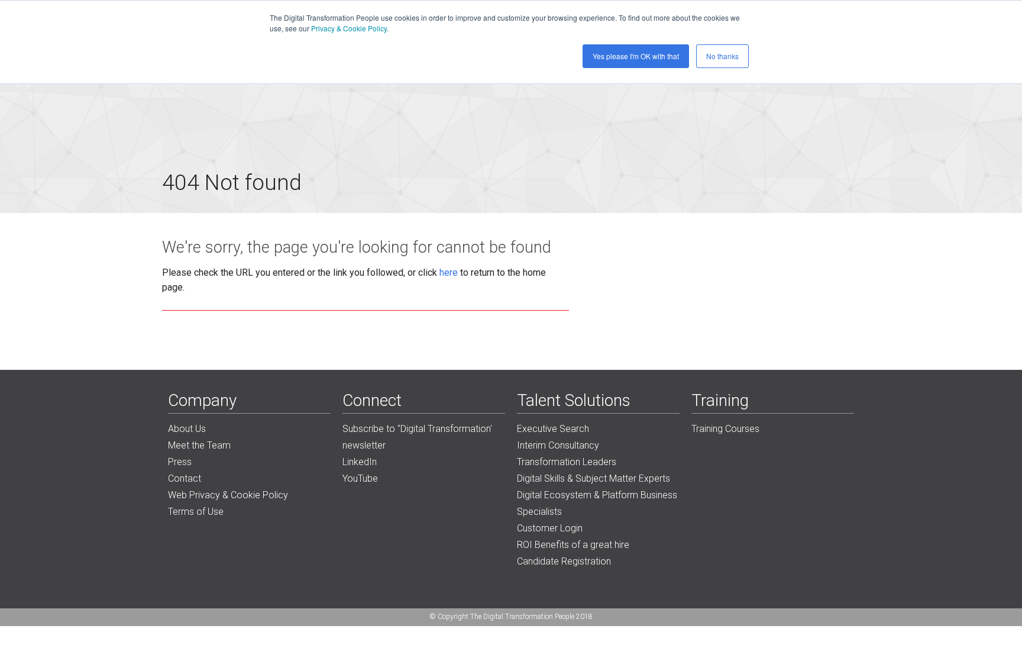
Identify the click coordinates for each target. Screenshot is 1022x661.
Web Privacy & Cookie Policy (228, 495)
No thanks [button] (722, 56)
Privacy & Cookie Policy (349, 28)
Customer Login (550, 528)
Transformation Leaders (566, 461)
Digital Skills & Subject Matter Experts (593, 478)
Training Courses (725, 428)
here (448, 272)
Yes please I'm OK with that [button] (636, 56)
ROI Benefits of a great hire (573, 544)
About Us (187, 428)
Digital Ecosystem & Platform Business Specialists (597, 503)
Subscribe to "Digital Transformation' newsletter (417, 437)
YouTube (360, 478)
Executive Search (553, 428)
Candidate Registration (564, 561)
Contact (184, 478)
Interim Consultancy (558, 445)
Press (180, 461)
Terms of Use (196, 511)
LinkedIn (359, 461)
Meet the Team (199, 445)
